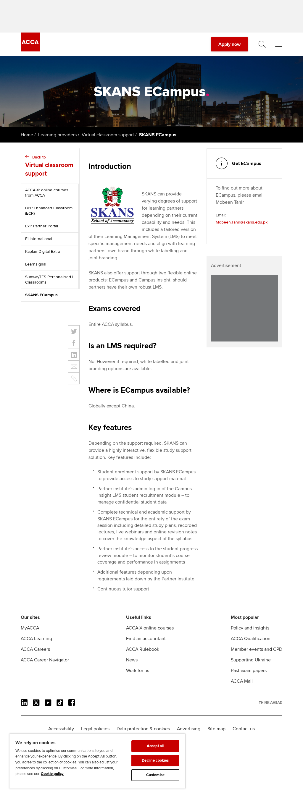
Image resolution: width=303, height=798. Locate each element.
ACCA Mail (242, 681)
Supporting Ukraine (251, 660)
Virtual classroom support (108, 135)
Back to (49, 166)
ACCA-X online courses (150, 628)
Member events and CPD (256, 649)
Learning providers (57, 135)
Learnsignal (35, 264)
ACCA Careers (35, 649)
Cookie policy (52, 773)
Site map (216, 729)
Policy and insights (250, 628)
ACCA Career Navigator (45, 660)
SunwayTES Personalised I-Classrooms (49, 279)
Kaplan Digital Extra (42, 251)
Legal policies (95, 729)
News (132, 660)
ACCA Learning (36, 639)
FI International (38, 238)
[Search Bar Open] (262, 44)
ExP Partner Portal (41, 226)
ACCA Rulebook (142, 649)
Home (27, 135)
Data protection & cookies (143, 729)
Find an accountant (146, 639)
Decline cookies (155, 760)
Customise (155, 775)
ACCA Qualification (250, 639)
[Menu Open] (279, 44)
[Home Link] (270, 702)
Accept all (155, 746)
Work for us (137, 671)
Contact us (244, 729)
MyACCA (30, 628)
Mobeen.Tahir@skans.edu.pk (241, 222)
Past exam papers (249, 671)
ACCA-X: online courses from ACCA (46, 192)
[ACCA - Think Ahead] (30, 50)
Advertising (188, 729)
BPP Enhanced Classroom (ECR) (48, 210)
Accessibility (61, 729)
